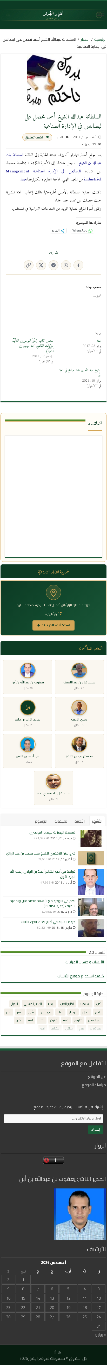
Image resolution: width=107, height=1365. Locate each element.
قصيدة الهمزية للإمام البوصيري (52, 832)
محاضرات (95, 1028)
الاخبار (85, 39)
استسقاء (85, 1004)
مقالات (55, 1028)
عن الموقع (97, 1076)
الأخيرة (80, 821)
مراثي (69, 1028)
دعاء (60, 1012)
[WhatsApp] (66, 265)
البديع (51, 1004)
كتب (41, 1020)
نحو (43, 1028)
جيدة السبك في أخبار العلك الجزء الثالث (48, 922)
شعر (20, 1012)
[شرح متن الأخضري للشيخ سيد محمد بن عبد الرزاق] (91, 858)
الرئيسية (100, 39)
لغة (30, 1020)
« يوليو (100, 1334)
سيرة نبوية (45, 1012)
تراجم (98, 1012)
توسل (86, 1012)
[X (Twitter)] (41, 265)
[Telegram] (53, 265)
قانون (53, 1020)
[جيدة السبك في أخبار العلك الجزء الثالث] (91, 928)
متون (19, 1020)
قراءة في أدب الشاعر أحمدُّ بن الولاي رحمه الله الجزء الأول (42, 874)
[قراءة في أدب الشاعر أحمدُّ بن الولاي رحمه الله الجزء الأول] (91, 882)
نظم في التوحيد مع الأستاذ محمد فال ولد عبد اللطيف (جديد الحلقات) (42, 903)
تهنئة (99, 341)
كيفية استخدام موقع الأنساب (80, 976)
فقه (66, 1020)
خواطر (73, 1012)
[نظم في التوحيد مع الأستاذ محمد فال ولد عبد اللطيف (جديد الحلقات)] (91, 907)
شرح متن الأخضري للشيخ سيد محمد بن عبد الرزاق (40, 853)
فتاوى (78, 1020)
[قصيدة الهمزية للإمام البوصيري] (91, 838)
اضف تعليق (34, 137)
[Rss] (60, 1352)
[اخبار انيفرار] (53, 15)
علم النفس (94, 1020)
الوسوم (41, 821)
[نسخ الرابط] (29, 265)
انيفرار (14, 1004)
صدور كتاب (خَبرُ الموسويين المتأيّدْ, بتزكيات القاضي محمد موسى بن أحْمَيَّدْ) (33, 346)
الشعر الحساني (33, 1004)
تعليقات (61, 821)
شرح (31, 1012)
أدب (98, 1004)
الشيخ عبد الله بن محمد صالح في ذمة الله (80, 373)
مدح (81, 1028)
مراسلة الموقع (94, 1085)
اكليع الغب (67, 1004)
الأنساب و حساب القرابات (84, 962)
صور (8, 1012)
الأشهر (97, 821)
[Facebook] (78, 265)
